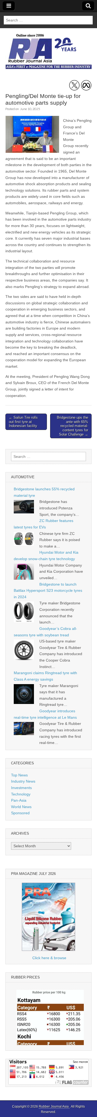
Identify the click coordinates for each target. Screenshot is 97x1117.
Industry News (23, 781)
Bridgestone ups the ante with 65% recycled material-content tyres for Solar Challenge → (72, 425)
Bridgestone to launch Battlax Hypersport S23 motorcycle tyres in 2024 (48, 590)
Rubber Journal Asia (54, 1106)
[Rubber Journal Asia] (48, 46)
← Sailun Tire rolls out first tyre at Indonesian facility (23, 421)
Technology (20, 794)
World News (21, 807)
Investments (21, 788)
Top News (19, 775)
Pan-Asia (18, 800)
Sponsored (20, 813)
